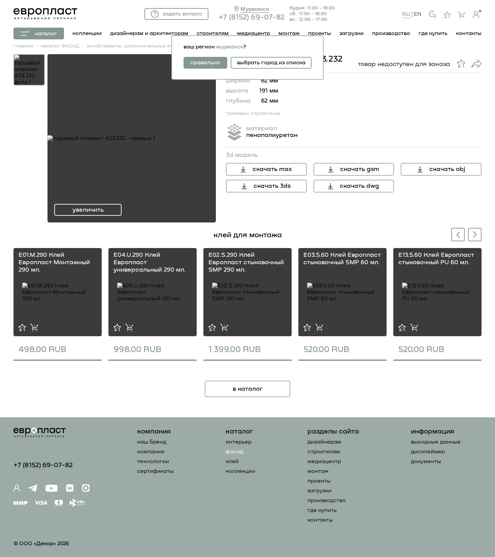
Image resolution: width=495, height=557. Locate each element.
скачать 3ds (272, 186)
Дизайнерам (324, 442)
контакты (469, 33)
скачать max (272, 169)
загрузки (351, 33)
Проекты (319, 481)
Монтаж (318, 471)
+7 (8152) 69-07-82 (252, 17)
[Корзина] (461, 14)
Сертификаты (155, 471)
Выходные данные (436, 442)
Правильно (205, 62)
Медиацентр (253, 33)
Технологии (153, 461)
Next (475, 234)
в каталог (248, 389)
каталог (46, 33)
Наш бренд (151, 442)
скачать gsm (359, 169)
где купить (433, 33)
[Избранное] (447, 14)
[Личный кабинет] (477, 14)
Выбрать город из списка (271, 62)
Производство (326, 500)
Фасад (234, 451)
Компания (150, 451)
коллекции (87, 33)
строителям (213, 33)
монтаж (289, 33)
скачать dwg (359, 186)
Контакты (320, 520)
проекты (319, 33)
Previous (456, 235)
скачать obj (447, 169)
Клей (232, 461)
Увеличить (88, 210)
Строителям (323, 451)
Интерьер (239, 442)
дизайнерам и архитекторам (149, 33)
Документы (426, 461)
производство (391, 33)
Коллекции (240, 471)
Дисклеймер (428, 451)
